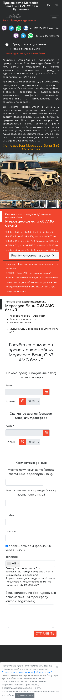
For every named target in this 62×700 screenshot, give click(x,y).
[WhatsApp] (18, 28)
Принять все (25, 695)
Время (10, 401)
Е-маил (11, 531)
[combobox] (13, 563)
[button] (59, 176)
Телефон (11, 557)
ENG (56, 5)
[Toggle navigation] (54, 18)
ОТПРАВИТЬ (45, 633)
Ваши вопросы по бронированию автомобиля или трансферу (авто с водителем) (31, 597)
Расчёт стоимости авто (31, 255)
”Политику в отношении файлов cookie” (27, 672)
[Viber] (4, 28)
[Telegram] (11, 28)
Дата (10, 385)
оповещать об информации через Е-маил (28, 548)
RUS (47, 5)
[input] (24, 392)
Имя (11, 515)
